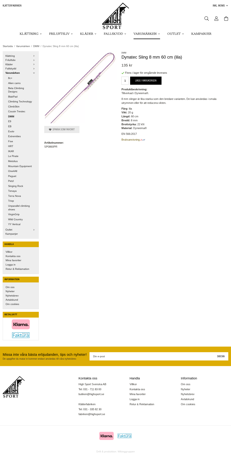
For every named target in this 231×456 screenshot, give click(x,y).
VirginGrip (13, 214)
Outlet (174, 34)
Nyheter (10, 291)
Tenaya (12, 191)
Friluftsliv (59, 34)
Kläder (86, 34)
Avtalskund (12, 299)
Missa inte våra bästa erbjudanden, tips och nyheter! (45, 355)
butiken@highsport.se (91, 394)
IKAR (11, 151)
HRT (10, 146)
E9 (9, 121)
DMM (11, 116)
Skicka (221, 356)
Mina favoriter (13, 260)
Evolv (11, 131)
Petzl (11, 181)
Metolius (13, 161)
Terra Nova (14, 196)
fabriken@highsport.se (92, 414)
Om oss (10, 287)
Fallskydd (113, 34)
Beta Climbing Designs (16, 90)
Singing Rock (15, 186)
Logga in (11, 264)
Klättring (29, 34)
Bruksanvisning (130, 139)
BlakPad (13, 96)
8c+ (10, 78)
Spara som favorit (63, 129)
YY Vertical (14, 224)
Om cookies (12, 304)
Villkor (9, 252)
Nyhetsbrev (12, 295)
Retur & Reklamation (17, 269)
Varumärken (145, 34)
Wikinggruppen (126, 451)
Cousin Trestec (16, 111)
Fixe (10, 141)
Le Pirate (13, 156)
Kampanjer (201, 34)
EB (9, 126)
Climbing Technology (20, 101)
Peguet (12, 176)
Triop (11, 201)
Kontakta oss (13, 256)
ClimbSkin (13, 106)
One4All (12, 171)
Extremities (14, 136)
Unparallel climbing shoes (19, 208)
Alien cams (14, 83)
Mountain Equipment (20, 166)
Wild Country (15, 219)
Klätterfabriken (12, 5)
